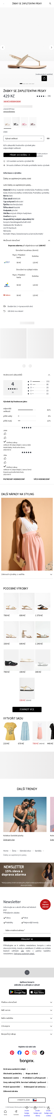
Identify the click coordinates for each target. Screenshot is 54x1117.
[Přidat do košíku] (44, 78)
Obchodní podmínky (12, 1074)
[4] (30, 83)
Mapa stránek (32, 1074)
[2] (24, 83)
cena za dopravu (9, 111)
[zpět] (3, 3)
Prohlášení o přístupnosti (34, 1078)
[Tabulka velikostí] (48, 138)
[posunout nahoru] (27, 972)
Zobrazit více (9, 840)
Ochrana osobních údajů (14, 1069)
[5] (33, 83)
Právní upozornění (11, 1087)
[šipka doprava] (51, 47)
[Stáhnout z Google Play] (18, 992)
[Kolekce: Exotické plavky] (25, 814)
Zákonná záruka (10, 1091)
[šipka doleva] (2, 47)
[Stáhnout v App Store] (37, 992)
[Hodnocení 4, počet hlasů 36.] (41, 96)
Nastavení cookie (11, 1078)
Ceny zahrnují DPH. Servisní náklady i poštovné (24, 1082)
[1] (21, 83)
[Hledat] (50, 3)
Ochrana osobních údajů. (24, 953)
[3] (27, 83)
